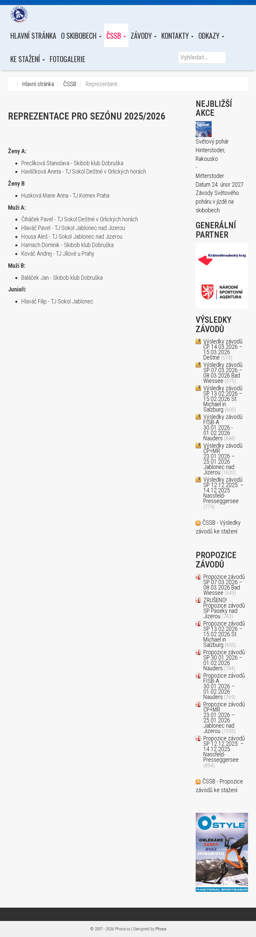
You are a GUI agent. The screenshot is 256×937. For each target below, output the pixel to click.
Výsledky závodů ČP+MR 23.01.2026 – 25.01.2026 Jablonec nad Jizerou (223, 459)
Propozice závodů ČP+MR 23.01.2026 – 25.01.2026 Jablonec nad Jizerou (224, 717)
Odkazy (209, 35)
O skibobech (79, 35)
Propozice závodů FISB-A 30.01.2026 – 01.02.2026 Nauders (224, 686)
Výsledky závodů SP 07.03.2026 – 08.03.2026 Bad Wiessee (223, 372)
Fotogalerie (67, 58)
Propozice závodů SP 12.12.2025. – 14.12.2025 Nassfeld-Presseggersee (224, 749)
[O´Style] (222, 852)
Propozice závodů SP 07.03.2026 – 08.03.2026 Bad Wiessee (224, 584)
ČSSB (114, 35)
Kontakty (175, 35)
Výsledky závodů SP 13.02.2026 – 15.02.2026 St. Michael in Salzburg (223, 399)
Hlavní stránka (33, 35)
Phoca (160, 928)
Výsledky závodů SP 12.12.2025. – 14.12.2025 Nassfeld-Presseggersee (223, 490)
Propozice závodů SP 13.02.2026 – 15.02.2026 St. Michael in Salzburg (224, 634)
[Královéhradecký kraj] (222, 258)
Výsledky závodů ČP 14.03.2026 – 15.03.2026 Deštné (223, 349)
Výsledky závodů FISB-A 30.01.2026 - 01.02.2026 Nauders (223, 427)
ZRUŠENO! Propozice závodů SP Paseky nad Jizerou (224, 608)
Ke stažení (26, 58)
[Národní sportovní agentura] (222, 291)
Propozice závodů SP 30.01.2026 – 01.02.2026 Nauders (224, 660)
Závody (142, 35)
